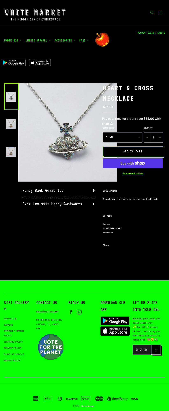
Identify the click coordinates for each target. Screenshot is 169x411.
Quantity (148, 128)
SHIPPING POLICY (13, 341)
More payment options (133, 173)
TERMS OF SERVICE (14, 354)
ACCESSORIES (64, 40)
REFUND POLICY (12, 360)
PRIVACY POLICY (12, 347)
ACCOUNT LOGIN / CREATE (151, 32)
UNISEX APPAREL (37, 40)
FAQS (83, 40)
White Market (87, 406)
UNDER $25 (12, 40)
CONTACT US (10, 318)
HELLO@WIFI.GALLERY (47, 311)
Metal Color (108, 128)
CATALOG (8, 324)
